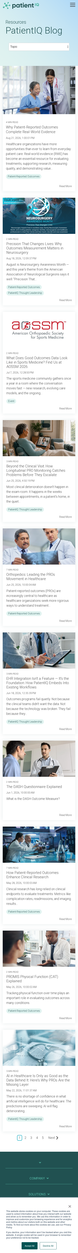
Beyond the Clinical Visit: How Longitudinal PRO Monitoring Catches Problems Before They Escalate (35, 470)
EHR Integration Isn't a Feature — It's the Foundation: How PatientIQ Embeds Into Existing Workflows (37, 682)
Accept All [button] (29, 1245)
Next (51, 1138)
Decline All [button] (48, 1245)
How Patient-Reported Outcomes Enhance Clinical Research (32, 874)
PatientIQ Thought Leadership (25, 293)
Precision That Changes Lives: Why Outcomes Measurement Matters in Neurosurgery (34, 248)
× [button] (70, 1205)
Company (37, 1178)
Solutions (37, 1194)
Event (11, 401)
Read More (65, 186)
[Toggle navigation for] (39, 1164)
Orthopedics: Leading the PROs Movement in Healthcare (30, 576)
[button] (72, 4)
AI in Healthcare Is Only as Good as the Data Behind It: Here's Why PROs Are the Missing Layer (38, 1080)
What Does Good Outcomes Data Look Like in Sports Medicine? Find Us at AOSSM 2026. (36, 362)
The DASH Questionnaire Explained (34, 787)
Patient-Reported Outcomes (24, 176)
